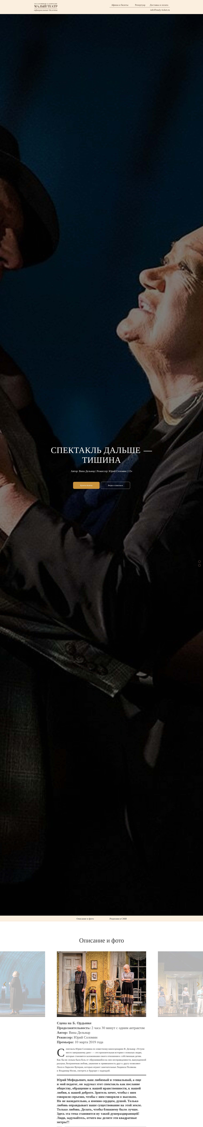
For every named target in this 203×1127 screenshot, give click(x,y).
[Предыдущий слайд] (5, 984)
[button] (115, 485)
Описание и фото (85, 918)
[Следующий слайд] (198, 984)
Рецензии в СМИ (118, 918)
